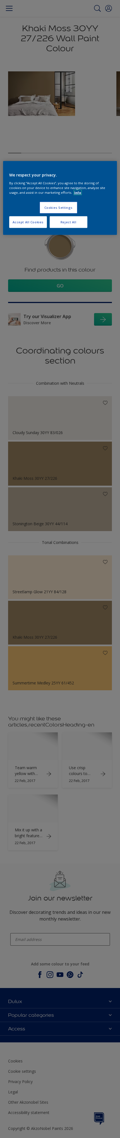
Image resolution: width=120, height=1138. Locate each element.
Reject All (68, 222)
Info (77, 192)
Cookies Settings (58, 207)
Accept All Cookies (28, 222)
